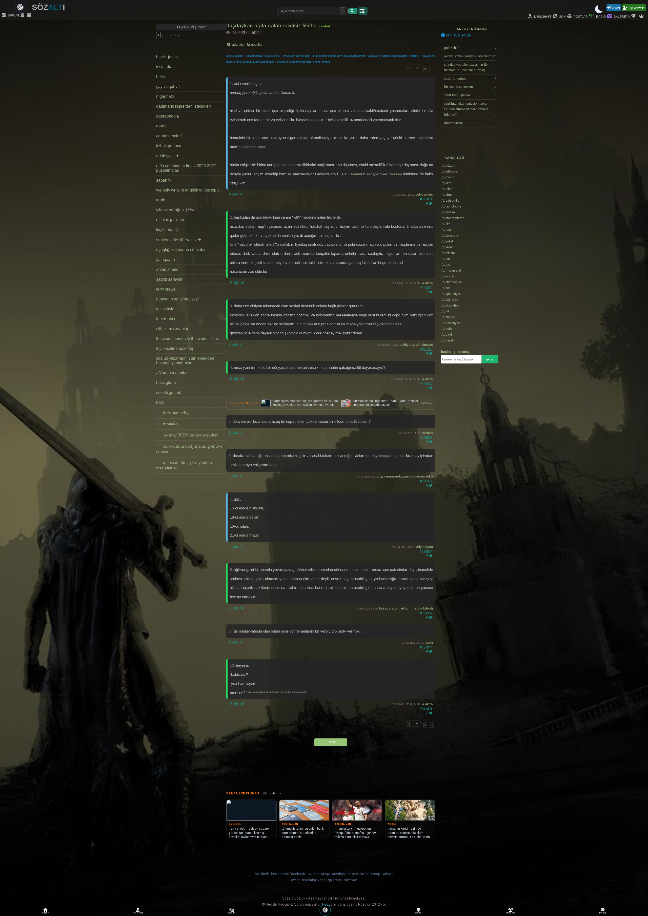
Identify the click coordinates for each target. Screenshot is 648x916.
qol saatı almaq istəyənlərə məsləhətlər (184, 465)
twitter (313, 874)
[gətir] (352, 11)
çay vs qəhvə (168, 86)
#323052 (426, 288)
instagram (279, 874)
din (445, 259)
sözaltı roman (321, 61)
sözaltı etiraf (272, 55)
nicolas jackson (170, 220)
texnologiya (451, 206)
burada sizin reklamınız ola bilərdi (406, 608)
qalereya (621, 16)
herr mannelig (175, 412)
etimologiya (451, 282)
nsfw (446, 329)
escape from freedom (384, 174)
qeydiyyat (637, 8)
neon (429, 642)
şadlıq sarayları (170, 279)
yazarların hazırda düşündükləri (387, 55)
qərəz (161, 126)
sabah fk (163, 180)
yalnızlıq (414, 55)
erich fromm (351, 174)
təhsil (447, 189)
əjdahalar (238, 44)
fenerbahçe (191, 319)
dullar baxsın (470, 123)
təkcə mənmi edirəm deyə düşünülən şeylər (338, 55)
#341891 (426, 709)
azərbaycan (451, 323)
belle (160, 76)
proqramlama (452, 218)
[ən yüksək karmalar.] (642, 16)
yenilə (185, 27)
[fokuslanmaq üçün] (29, 15)
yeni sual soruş (458, 35)
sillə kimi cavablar (172, 329)
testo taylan (166, 309)
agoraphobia (167, 116)
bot (445, 288)
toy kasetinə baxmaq (174, 348)
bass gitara (166, 382)
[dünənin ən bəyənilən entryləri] (634, 16)
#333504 (426, 552)
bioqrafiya (450, 305)
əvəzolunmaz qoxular (296, 55)
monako (170, 423)
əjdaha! (235, 194)
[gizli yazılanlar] (23, 15)
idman (447, 195)
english (448, 317)
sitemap (373, 874)
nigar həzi (165, 96)
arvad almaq (191, 269)
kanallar (454, 158)
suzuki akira (423, 283)
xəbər (447, 247)
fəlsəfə (448, 253)
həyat (447, 340)
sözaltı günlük (168, 392)
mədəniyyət (451, 270)
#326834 (426, 384)
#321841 (426, 199)
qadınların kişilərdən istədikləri (183, 106)
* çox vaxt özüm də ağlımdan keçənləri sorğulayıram (276, 692)
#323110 (426, 349)
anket (447, 241)
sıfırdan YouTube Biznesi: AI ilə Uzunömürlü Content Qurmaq (470, 67)
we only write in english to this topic (187, 190)
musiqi (448, 177)
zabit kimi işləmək (470, 95)
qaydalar (339, 874)
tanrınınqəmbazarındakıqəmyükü (406, 476)
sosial (447, 276)
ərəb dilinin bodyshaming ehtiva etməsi (189, 449)
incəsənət (450, 235)
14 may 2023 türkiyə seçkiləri (190, 434)
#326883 (426, 438)
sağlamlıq (450, 200)
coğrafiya (449, 299)
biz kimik (262, 874)
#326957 (426, 481)
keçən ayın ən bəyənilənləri (294, 61)
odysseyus (424, 194)
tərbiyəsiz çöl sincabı (416, 344)
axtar (489, 359)
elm (446, 224)
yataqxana (165, 259)
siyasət (448, 212)
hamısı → (426, 403)
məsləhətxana (472, 29)
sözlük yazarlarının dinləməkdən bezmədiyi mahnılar (185, 360)
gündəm (200, 27)
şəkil (446, 334)
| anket (324, 26)
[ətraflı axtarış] (363, 11)
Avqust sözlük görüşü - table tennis (470, 56)
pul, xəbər (470, 48)
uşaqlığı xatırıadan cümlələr (181, 249)
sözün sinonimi (470, 78)
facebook (297, 874)
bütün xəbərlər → (273, 793)
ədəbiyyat (167, 156)
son (562, 16)
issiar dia (164, 67)
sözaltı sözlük (254, 55)
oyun (446, 264)
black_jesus (167, 57)
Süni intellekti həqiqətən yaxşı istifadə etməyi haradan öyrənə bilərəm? (470, 109)
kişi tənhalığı (167, 229)
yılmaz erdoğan (175, 210)
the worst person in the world (187, 338)
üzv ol (331, 742)
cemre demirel (169, 136)
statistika (356, 874)
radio (600, 16)
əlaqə (325, 874)
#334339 (426, 613)
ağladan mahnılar (172, 373)
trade (160, 200)
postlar (580, 16)
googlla (255, 44)
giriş (616, 8)
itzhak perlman (169, 146)
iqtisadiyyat (451, 294)
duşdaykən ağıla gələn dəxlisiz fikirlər (272, 25)
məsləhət (542, 16)
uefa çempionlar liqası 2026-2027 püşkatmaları (186, 168)
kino (446, 183)
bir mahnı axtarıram (470, 87)
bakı (160, 402)
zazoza (427, 433)
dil (445, 311)
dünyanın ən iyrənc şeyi (177, 299)
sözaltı (448, 165)
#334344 (426, 647)
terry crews (166, 289)
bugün (13, 15)
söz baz (350, 880)
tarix (446, 230)
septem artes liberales (178, 240)
